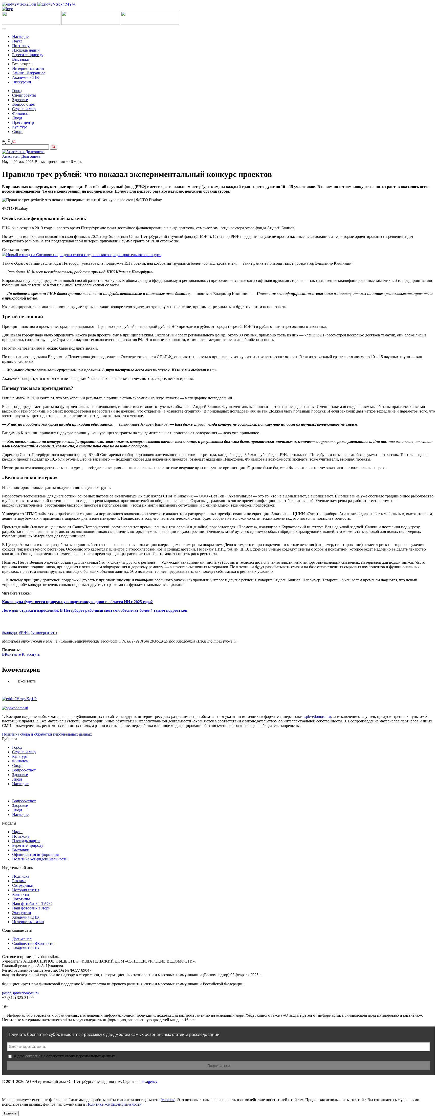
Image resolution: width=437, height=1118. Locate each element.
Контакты (20, 894)
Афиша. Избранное (28, 73)
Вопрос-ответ (24, 104)
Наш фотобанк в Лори (31, 908)
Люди (17, 118)
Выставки (20, 59)
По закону (21, 45)
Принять (10, 1113)
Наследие (20, 36)
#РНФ (24, 632)
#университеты (44, 632)
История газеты (25, 890)
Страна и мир (24, 109)
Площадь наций (26, 50)
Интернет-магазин (28, 68)
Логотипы (21, 899)
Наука (17, 41)
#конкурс (10, 632)
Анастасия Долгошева (21, 156)
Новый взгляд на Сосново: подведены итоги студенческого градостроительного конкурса (83, 255)
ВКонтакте (12, 654)
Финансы (20, 113)
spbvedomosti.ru (317, 716)
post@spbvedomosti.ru (20, 993)
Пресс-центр (23, 122)
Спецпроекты (24, 95)
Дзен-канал (22, 939)
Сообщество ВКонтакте (32, 943)
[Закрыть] (4, 1016)
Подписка (20, 876)
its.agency (150, 1081)
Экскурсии (21, 82)
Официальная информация (35, 854)
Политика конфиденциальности (40, 859)
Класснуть (31, 654)
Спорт (17, 131)
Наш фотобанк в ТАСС (32, 903)
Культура (20, 127)
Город (17, 90)
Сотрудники (22, 885)
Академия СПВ (25, 77)
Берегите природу (27, 55)
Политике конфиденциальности (114, 1104)
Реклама (19, 881)
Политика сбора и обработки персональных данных (47, 734)
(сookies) (168, 1100)
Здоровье (20, 100)
